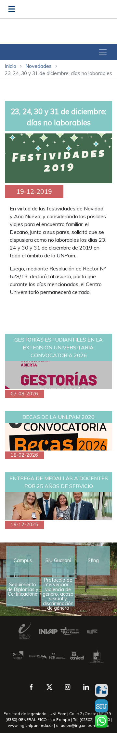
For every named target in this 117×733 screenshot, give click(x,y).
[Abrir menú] (11, 9)
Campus (23, 560)
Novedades (38, 66)
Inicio (10, 66)
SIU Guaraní (58, 560)
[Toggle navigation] (103, 52)
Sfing (93, 560)
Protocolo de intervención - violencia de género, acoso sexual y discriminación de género (58, 591)
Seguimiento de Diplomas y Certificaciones (22, 592)
